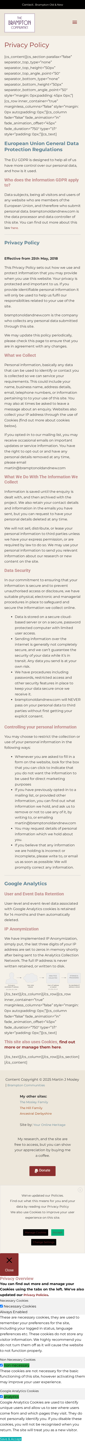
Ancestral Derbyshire (36, 1114)
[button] (42, 1171)
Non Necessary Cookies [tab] (18, 1360)
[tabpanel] (42, 1334)
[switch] (1, 1365)
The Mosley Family (34, 1102)
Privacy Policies (35, 1295)
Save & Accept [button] (11, 1439)
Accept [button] (57, 1232)
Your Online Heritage (49, 1125)
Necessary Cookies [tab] (14, 1301)
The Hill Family (31, 1108)
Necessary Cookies (20, 1306)
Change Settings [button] (43, 1242)
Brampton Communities (26, 1085)
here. (15, 228)
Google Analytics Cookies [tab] (19, 1391)
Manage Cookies (35, 1232)
